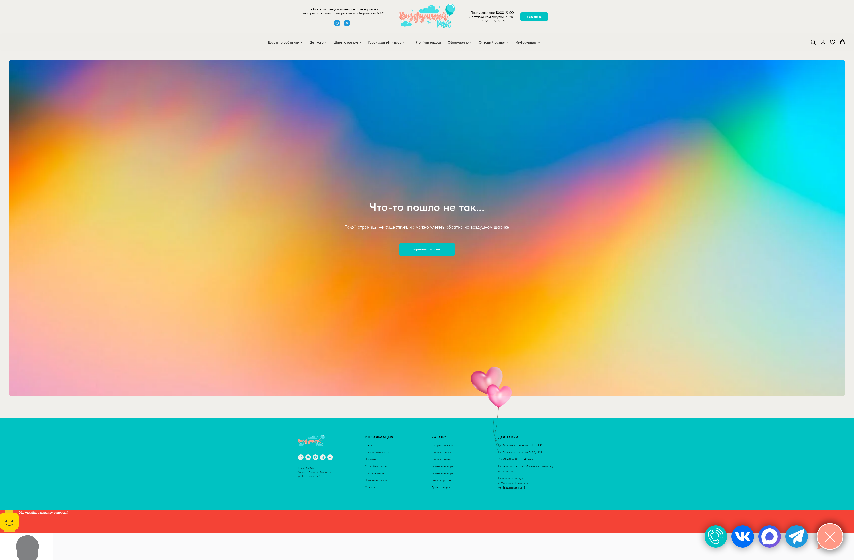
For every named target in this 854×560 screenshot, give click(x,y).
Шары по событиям (283, 42)
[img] (716, 536)
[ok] (323, 457)
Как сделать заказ (377, 452)
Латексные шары (442, 466)
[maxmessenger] (337, 25)
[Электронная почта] (308, 457)
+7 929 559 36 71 (492, 21)
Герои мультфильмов (384, 42)
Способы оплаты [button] (376, 466)
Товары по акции (442, 445)
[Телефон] (301, 457)
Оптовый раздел (492, 42)
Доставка (371, 459)
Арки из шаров (441, 487)
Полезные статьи (376, 480)
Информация (526, 42)
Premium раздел (428, 42)
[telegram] (347, 25)
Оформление (458, 42)
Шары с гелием (346, 42)
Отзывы (370, 487)
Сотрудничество (375, 473)
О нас (369, 445)
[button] (813, 42)
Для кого (317, 42)
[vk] (330, 457)
